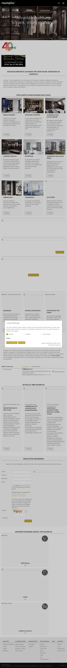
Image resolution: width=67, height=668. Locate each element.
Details (8, 338)
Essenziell (11, 334)
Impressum (58, 345)
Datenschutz (51, 345)
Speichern (21, 342)
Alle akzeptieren (11, 342)
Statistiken (28, 334)
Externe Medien (47, 334)
